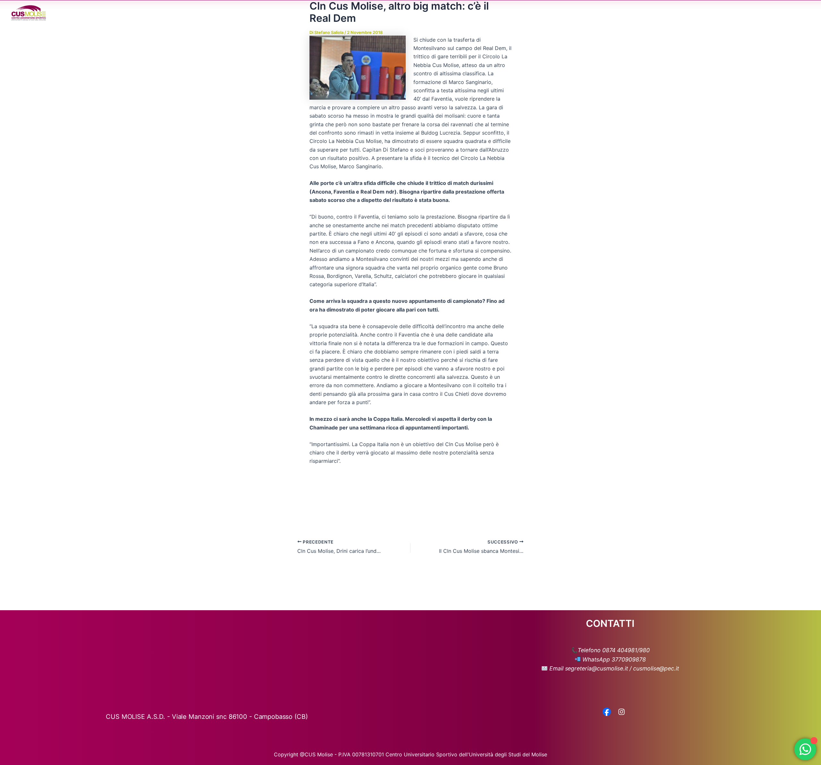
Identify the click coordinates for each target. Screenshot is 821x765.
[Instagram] (621, 712)
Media (678, 13)
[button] (600, 13)
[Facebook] (607, 712)
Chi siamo (584, 13)
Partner (711, 13)
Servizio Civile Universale (761, 13)
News (654, 13)
